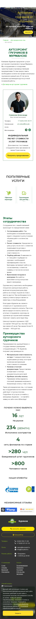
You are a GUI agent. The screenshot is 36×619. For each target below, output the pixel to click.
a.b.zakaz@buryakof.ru (24, 124)
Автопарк (19, 574)
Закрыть (18, 613)
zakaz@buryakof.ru (23, 547)
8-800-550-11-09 (23, 541)
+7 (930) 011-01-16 (23, 543)
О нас (3, 565)
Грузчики (19, 570)
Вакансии (5, 570)
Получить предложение (18, 155)
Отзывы (4, 567)
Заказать (28, 32)
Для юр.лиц (20, 572)
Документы (5, 572)
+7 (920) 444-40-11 (24, 121)
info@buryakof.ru (22, 549)
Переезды (20, 567)
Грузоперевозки (22, 565)
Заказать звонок (19, 529)
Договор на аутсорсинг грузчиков (15, 84)
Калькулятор (18, 535)
